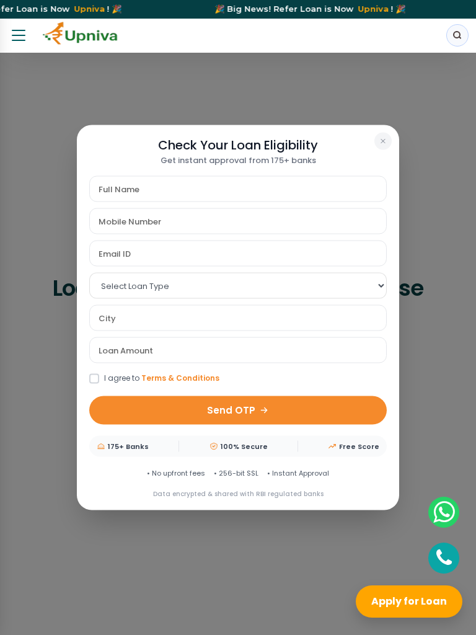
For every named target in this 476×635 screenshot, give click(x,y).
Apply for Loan (409, 601)
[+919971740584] (443, 558)
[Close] (383, 141)
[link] (80, 35)
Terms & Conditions (180, 378)
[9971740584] (443, 512)
